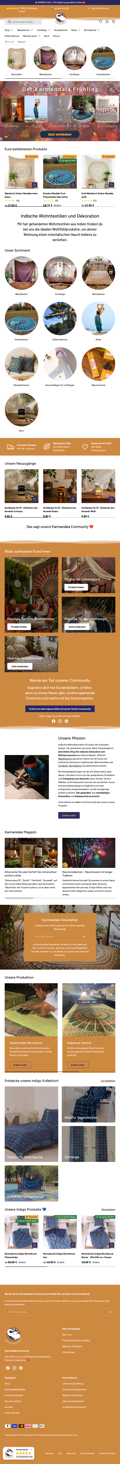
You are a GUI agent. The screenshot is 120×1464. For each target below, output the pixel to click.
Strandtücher (61, 30)
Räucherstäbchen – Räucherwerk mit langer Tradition (87, 874)
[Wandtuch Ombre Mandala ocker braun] (21, 172)
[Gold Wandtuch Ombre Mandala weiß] (98, 172)
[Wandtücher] (46, 58)
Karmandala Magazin (15, 1389)
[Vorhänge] (74, 58)
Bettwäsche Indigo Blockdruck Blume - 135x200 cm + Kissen (98, 1255)
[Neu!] (21, 409)
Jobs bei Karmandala (73, 1401)
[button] (113, 21)
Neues (56, 35)
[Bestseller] (17, 58)
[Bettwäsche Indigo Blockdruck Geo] (60, 1232)
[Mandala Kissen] (21, 364)
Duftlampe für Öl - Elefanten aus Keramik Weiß (98, 509)
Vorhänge (74, 74)
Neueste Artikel (13, 1401)
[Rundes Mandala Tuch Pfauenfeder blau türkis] (60, 172)
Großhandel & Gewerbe (74, 1407)
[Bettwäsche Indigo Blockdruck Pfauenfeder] (21, 1232)
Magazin (21, 41)
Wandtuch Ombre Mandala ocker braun (21, 195)
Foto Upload (68, 1352)
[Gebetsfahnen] (60, 318)
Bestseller (16, 74)
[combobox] (23, 22)
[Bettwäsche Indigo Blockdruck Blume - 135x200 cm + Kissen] (98, 1232)
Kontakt (9, 1407)
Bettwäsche (98, 294)
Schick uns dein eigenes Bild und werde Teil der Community (60, 708)
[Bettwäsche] (98, 273)
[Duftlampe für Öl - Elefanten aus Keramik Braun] (60, 486)
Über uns (9, 41)
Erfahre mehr (69, 815)
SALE (46, 35)
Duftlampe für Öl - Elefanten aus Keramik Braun (59, 509)
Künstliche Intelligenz (107, 1453)
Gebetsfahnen (12, 35)
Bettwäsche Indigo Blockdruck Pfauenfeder (21, 1255)
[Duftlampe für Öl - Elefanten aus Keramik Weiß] (98, 486)
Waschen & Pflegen (72, 1346)
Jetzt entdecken (76, 626)
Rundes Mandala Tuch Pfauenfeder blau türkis (55, 195)
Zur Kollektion (108, 1080)
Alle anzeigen (108, 1209)
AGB (60, 1453)
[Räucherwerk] (98, 364)
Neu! (21, 430)
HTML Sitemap (12, 1412)
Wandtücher (45, 74)
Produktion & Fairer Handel (76, 1340)
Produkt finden (19, 626)
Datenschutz (71, 1453)
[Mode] (98, 318)
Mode (98, 339)
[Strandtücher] (103, 58)
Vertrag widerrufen (87, 1453)
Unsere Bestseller (14, 1395)
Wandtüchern (65, 758)
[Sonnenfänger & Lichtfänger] (60, 364)
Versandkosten (67, 1435)
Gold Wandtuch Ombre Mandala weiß (97, 195)
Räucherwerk (98, 385)
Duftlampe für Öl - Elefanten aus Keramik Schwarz (21, 509)
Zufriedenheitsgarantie (74, 1389)
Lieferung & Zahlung (72, 1383)
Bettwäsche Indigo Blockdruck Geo (59, 1255)
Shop (7, 1383)
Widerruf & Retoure (72, 1395)
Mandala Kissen (21, 385)
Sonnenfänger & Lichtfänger (60, 385)
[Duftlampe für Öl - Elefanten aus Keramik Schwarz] (21, 486)
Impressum (49, 1453)
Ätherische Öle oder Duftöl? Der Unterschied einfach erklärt (30, 874)
